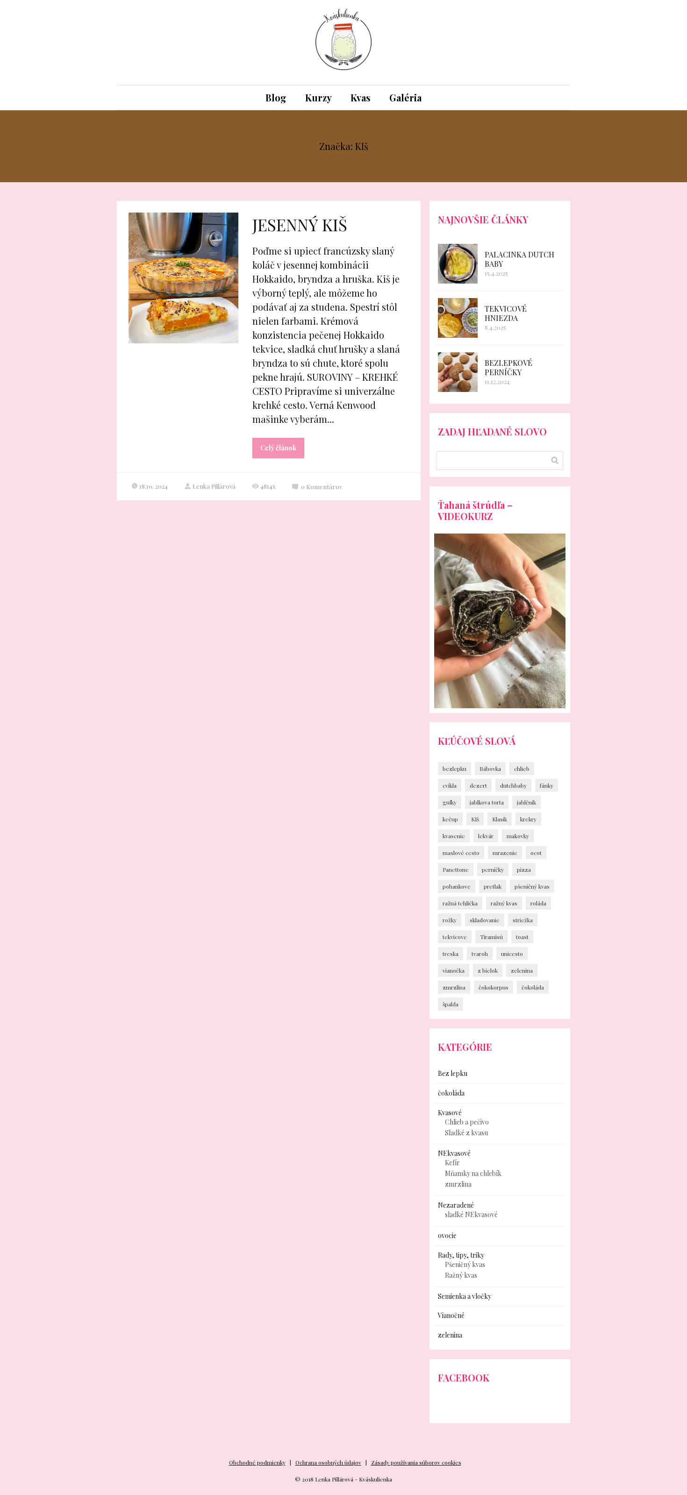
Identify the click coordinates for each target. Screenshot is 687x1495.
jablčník (526, 802)
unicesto (512, 953)
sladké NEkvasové (471, 1214)
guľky (450, 802)
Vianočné (451, 1315)
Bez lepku (452, 1073)
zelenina (522, 970)
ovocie (447, 1235)
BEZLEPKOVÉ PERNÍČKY (508, 367)
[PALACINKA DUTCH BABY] (458, 264)
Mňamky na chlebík (473, 1173)
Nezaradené (456, 1205)
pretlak (492, 886)
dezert (478, 785)
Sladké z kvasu (466, 1132)
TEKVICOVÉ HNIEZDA (506, 313)
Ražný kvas (461, 1275)
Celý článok (278, 447)
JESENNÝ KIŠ (299, 224)
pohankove (457, 886)
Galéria (405, 97)
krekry (528, 819)
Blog (275, 97)
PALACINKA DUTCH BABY (519, 259)
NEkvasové (454, 1153)
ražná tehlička (460, 903)
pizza (524, 869)
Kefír (452, 1162)
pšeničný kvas (532, 886)
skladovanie (485, 920)
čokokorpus (493, 987)
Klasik (499, 819)
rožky (450, 920)
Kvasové (450, 1112)
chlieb (522, 768)
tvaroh (480, 953)
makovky (518, 836)
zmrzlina (454, 987)
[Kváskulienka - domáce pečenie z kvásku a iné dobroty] (343, 42)
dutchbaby (513, 785)
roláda (538, 903)
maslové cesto (461, 852)
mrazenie (505, 852)
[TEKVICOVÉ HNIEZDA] (458, 318)
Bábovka (490, 768)
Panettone (456, 869)
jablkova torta (487, 802)
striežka (523, 920)
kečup (450, 819)
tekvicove (455, 936)
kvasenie (454, 836)
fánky (546, 785)
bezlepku (454, 768)
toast (522, 936)
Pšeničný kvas (465, 1264)
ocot (536, 852)
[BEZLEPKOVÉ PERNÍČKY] (458, 372)
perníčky (493, 869)
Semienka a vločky (464, 1296)
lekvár (486, 836)
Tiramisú (491, 936)
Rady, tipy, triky (461, 1255)
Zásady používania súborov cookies (416, 1462)
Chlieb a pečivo (467, 1122)
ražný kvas (504, 903)
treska (450, 953)
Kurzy (318, 97)
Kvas (361, 97)
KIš (475, 819)
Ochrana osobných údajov (328, 1462)
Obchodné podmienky (257, 1462)
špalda (450, 1004)
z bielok (488, 970)
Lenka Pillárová (214, 486)
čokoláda (533, 987)
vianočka (454, 970)
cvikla (450, 785)
